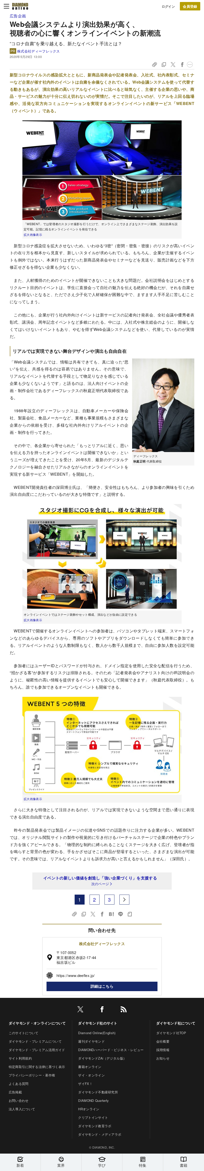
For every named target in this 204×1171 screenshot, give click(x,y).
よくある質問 (19, 1083)
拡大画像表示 (33, 234)
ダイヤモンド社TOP (171, 1032)
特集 (143, 1165)
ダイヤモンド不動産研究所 (98, 1092)
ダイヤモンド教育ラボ (94, 1125)
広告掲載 (15, 1092)
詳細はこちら (102, 986)
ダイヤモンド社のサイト (97, 1022)
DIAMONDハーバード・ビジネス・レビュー (111, 1049)
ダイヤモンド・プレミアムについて (35, 1041)
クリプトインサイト (93, 1117)
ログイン (168, 6)
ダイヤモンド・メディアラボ (99, 1134)
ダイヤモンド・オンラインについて (37, 1022)
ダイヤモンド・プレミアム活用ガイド (37, 1049)
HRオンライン (88, 1109)
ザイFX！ (85, 1083)
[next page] (124, 900)
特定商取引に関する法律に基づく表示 (37, 1066)
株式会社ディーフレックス (38, 51)
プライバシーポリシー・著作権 (32, 1075)
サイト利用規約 (20, 1058)
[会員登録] (190, 6)
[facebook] (102, 1010)
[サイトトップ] (20, 6)
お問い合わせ (19, 1100)
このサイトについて (24, 1032)
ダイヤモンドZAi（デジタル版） (102, 1058)
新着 (20, 1165)
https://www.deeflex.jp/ (75, 975)
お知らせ (162, 1058)
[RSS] (124, 1010)
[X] (80, 1010)
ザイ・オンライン (91, 1075)
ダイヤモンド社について (176, 1022)
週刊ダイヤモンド (91, 1041)
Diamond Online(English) (96, 1032)
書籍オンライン (89, 1066)
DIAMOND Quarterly (93, 1100)
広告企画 (18, 16)
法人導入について (22, 1109)
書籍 (184, 1165)
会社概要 (162, 1041)
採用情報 (162, 1049)
